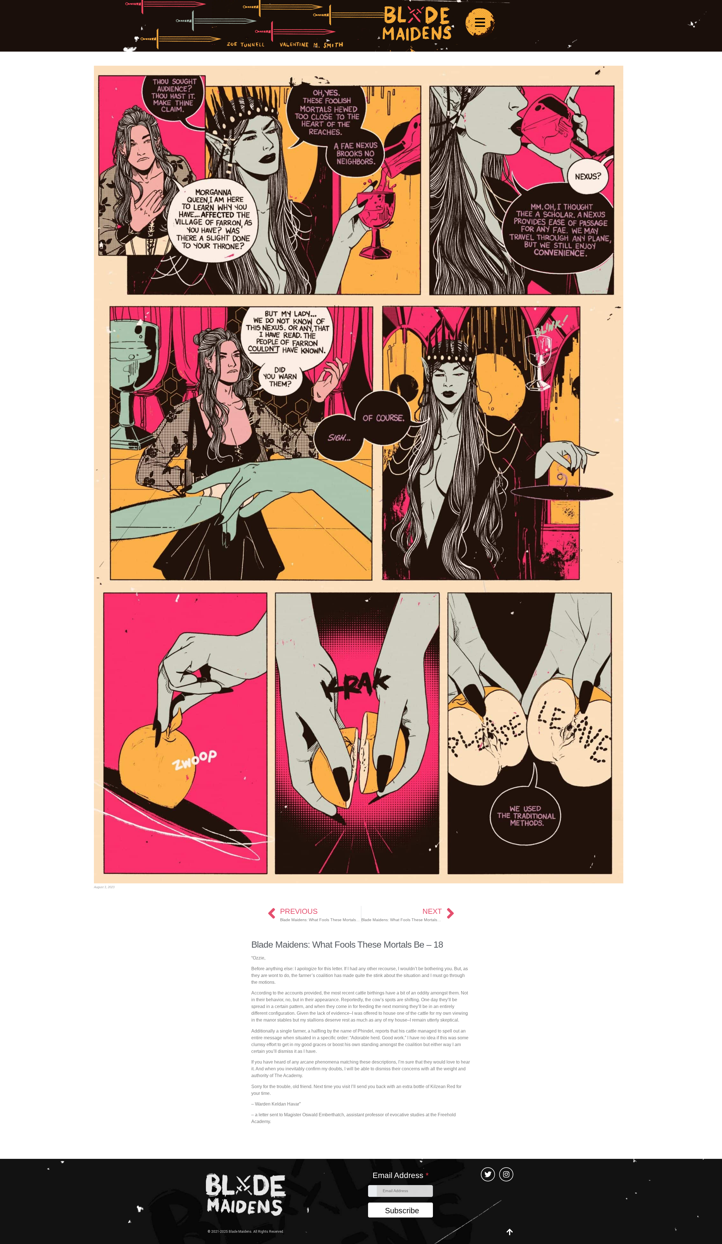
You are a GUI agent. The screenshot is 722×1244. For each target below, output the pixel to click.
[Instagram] (506, 1174)
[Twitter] (488, 1174)
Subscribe (402, 1210)
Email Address (401, 1175)
